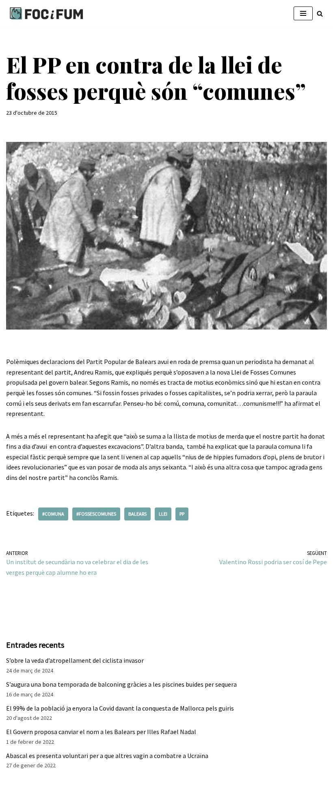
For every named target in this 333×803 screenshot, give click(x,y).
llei (163, 514)
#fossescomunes (96, 514)
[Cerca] (320, 14)
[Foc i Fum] (46, 13)
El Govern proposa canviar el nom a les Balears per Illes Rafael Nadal (101, 732)
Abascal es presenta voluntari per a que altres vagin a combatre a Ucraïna (107, 756)
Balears (137, 514)
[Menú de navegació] (303, 13)
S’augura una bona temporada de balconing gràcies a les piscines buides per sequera (121, 684)
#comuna (53, 514)
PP (181, 514)
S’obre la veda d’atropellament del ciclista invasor (75, 660)
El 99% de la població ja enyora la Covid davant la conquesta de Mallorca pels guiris (120, 708)
